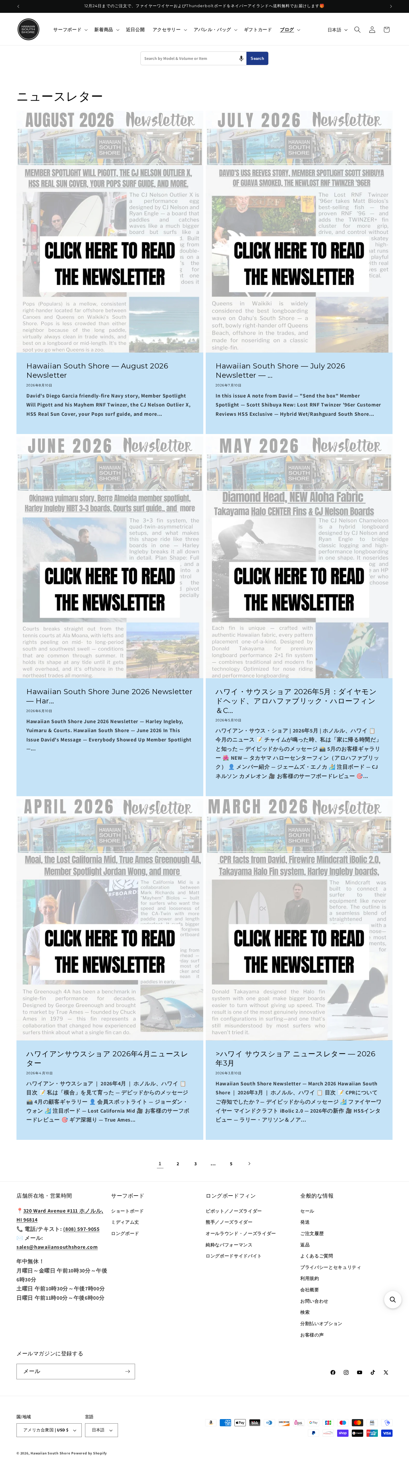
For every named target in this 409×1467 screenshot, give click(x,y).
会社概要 (309, 1289)
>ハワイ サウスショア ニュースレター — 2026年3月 (295, 1058)
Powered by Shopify (89, 1453)
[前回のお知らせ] (18, 6)
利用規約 (309, 1278)
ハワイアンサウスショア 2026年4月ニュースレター (107, 1058)
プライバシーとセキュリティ (330, 1267)
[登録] (127, 1371)
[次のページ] (249, 1163)
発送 (305, 1222)
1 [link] (160, 1163)
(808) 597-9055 (81, 1228)
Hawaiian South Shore (50, 1453)
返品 (305, 1245)
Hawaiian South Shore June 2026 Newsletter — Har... (109, 696)
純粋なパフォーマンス (229, 1245)
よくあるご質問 (316, 1256)
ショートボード (127, 1211)
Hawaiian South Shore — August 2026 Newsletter (97, 371)
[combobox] (193, 58)
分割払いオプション (321, 1323)
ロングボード (125, 1233)
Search (257, 58)
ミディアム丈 (125, 1222)
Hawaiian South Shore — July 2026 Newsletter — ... (280, 371)
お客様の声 (312, 1335)
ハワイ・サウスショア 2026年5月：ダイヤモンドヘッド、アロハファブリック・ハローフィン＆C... (296, 700)
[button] (69, 30)
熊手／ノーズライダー (229, 1222)
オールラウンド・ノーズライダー (241, 1233)
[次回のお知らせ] (391, 6)
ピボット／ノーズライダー (234, 1211)
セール (307, 1211)
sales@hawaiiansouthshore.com (57, 1246)
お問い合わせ (314, 1301)
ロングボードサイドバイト (234, 1256)
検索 (305, 1312)
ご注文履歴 (312, 1233)
